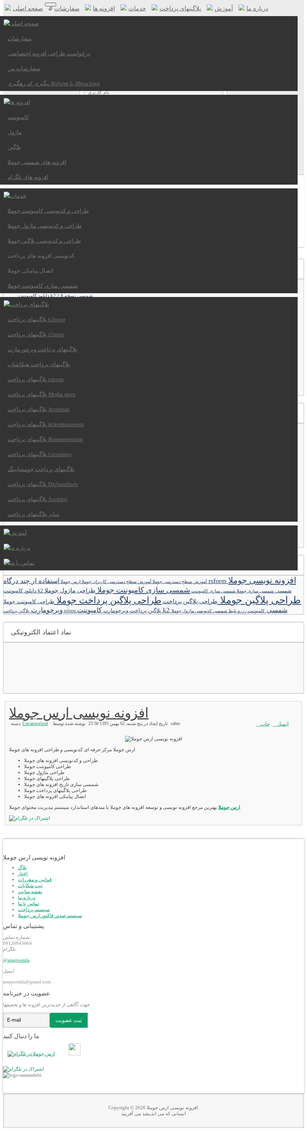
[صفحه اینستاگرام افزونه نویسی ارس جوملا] (76, 1053)
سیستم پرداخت (34, 909)
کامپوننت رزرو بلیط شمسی (238, 610)
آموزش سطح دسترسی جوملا (179, 581)
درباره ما (27, 897)
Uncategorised (35, 723)
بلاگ (22, 867)
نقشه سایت (30, 891)
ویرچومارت (46, 610)
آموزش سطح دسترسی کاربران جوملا (115, 581)
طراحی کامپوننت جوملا (28, 601)
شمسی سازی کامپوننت (212, 591)
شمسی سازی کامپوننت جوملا (142, 590)
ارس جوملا (70, 581)
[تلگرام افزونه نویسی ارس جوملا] (32, 1053)
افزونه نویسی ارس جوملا (79, 713)
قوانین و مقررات (35, 879)
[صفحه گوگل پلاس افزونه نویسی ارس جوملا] (65, 1053)
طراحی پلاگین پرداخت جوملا (107, 600)
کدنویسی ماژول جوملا (191, 610)
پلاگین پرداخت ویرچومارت (131, 610)
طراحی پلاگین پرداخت (189, 601)
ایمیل (283, 724)
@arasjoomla (16, 960)
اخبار (23, 873)
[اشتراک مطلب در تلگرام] (23, 1069)
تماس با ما (28, 903)
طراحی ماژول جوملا (70, 590)
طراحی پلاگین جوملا (259, 600)
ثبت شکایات (30, 885)
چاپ (265, 724)
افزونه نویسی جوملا (262, 580)
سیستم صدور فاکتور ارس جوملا (50, 915)
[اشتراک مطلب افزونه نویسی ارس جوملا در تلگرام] (29, 818)
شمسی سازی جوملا (254, 591)
